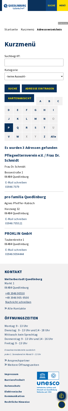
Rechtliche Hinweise (17, 401)
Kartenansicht (19, 98)
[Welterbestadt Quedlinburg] (34, 290)
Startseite (11, 29)
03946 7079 (12, 186)
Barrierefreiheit (15, 379)
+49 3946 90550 (15, 293)
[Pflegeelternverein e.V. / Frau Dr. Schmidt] (34, 171)
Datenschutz (12, 385)
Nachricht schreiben (18, 302)
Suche (12, 88)
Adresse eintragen (39, 88)
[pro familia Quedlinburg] (34, 209)
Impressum (11, 374)
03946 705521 (13, 223)
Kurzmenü (27, 29)
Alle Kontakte (17, 308)
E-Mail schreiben (16, 182)
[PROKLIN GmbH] (34, 243)
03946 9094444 (14, 254)
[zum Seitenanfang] (61, 404)
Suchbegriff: (12, 56)
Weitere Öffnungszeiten (23, 365)
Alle (53, 136)
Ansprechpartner (19, 360)
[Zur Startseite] (15, 6)
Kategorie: (11, 70)
